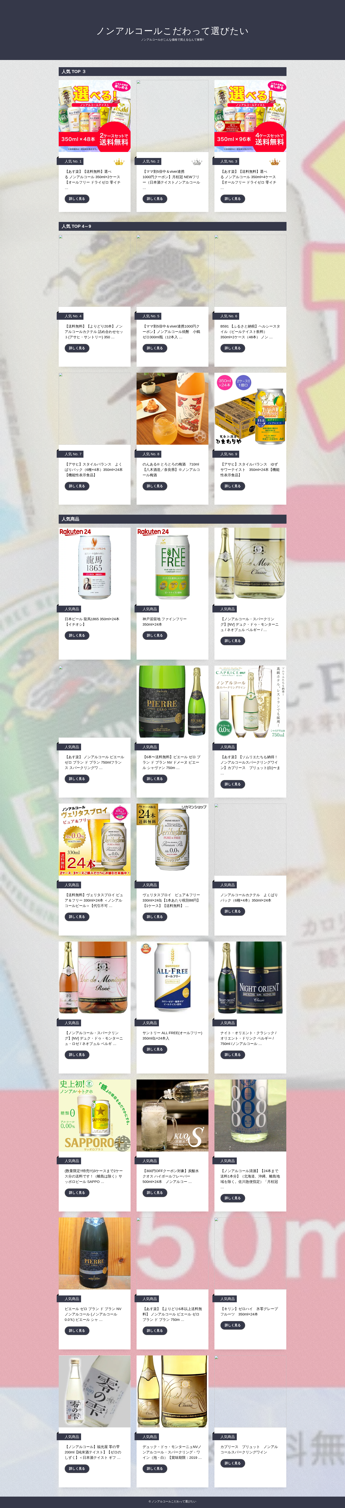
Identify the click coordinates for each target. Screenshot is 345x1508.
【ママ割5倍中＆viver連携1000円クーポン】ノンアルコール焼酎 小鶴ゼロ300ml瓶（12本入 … (171, 331)
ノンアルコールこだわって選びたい (172, 31)
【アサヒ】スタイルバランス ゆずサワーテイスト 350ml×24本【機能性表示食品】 (250, 469)
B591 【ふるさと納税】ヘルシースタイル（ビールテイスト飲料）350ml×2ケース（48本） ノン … (250, 331)
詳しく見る (77, 198)
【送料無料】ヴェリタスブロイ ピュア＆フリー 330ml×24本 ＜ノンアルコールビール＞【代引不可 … (94, 900)
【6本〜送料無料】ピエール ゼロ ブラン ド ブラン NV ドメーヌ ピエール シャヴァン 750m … (171, 762)
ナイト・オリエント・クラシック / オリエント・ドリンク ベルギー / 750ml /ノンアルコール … (248, 1038)
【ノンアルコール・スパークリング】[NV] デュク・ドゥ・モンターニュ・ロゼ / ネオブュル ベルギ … (94, 1038)
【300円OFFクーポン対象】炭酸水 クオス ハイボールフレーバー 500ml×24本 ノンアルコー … (171, 1176)
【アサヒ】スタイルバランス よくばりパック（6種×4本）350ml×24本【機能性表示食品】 (94, 469)
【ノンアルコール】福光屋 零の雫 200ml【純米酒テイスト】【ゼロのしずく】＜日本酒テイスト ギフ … (93, 1452)
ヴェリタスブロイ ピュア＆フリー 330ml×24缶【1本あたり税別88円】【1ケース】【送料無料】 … (171, 900)
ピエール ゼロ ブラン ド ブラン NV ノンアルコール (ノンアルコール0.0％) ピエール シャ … (93, 1314)
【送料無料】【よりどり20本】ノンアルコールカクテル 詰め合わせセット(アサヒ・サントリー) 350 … (94, 331)
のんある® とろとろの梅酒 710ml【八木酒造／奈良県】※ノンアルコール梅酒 (171, 469)
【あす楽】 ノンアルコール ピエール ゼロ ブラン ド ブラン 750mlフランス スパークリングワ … (94, 762)
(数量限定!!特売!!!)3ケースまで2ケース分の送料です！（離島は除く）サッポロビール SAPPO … (94, 1176)
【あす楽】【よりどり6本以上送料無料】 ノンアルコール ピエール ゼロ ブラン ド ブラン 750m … (172, 1314)
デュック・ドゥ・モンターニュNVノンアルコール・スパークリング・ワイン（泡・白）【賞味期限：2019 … (172, 1452)
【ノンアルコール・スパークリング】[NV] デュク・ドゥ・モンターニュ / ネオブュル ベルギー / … (249, 624)
